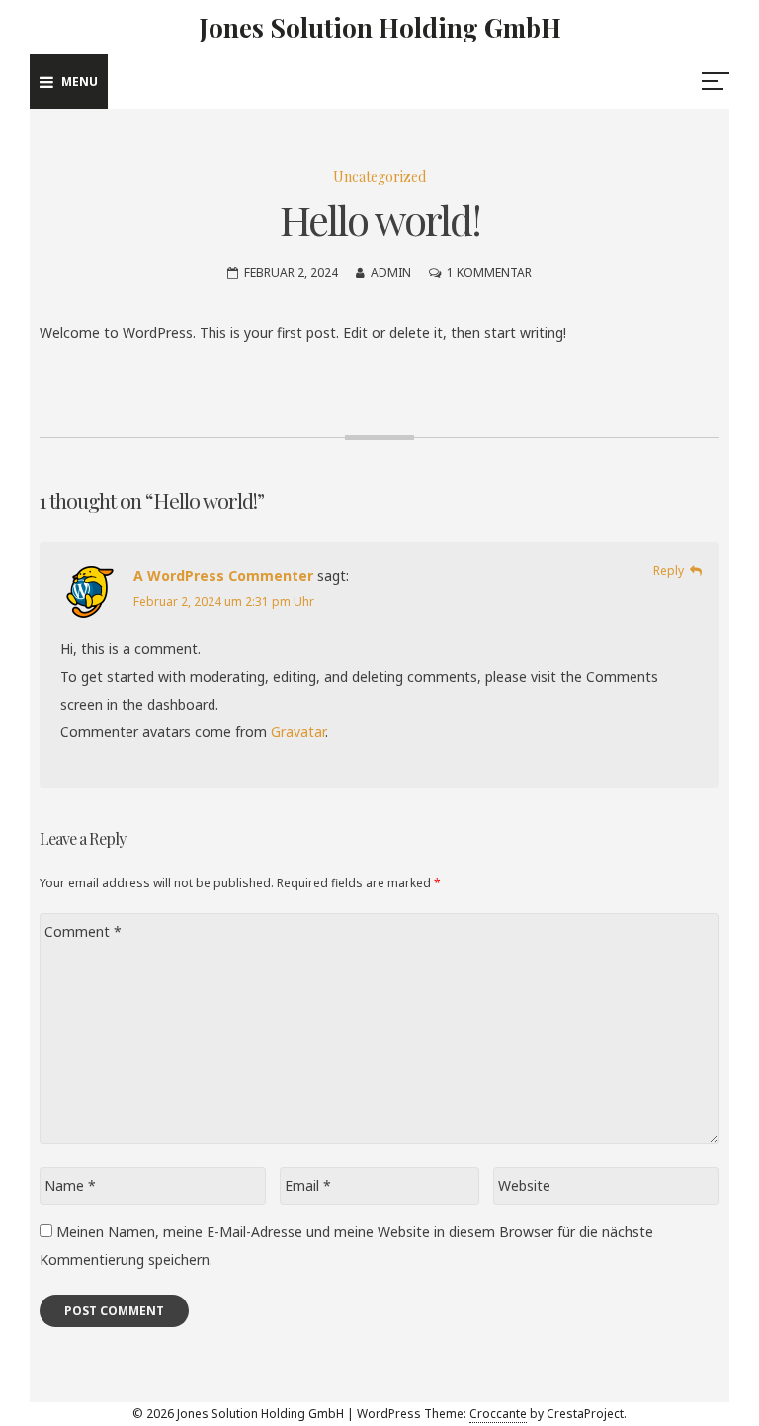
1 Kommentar (489, 272)
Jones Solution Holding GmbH (380, 27)
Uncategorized (379, 176)
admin (391, 272)
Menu (79, 81)
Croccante (498, 1413)
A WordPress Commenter (223, 575)
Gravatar (298, 731)
